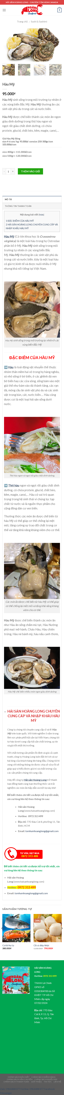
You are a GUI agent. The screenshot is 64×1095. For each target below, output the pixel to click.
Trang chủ (22, 21)
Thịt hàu (13, 485)
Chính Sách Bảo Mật (19, 1077)
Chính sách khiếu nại (45, 1079)
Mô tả (8, 199)
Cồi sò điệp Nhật (41, 945)
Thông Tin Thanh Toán (18, 206)
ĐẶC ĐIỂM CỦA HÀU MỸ (20, 220)
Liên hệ (57, 1082)
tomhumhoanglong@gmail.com (42, 831)
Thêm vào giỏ (30, 171)
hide (41, 214)
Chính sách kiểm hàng (43, 1077)
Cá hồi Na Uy (8, 945)
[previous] (7, 45)
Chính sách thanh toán (16, 1082)
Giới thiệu (36, 1082)
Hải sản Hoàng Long (35, 779)
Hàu (11, 367)
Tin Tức (48, 1082)
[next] (56, 45)
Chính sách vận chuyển (20, 1079)
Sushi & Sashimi (39, 21)
